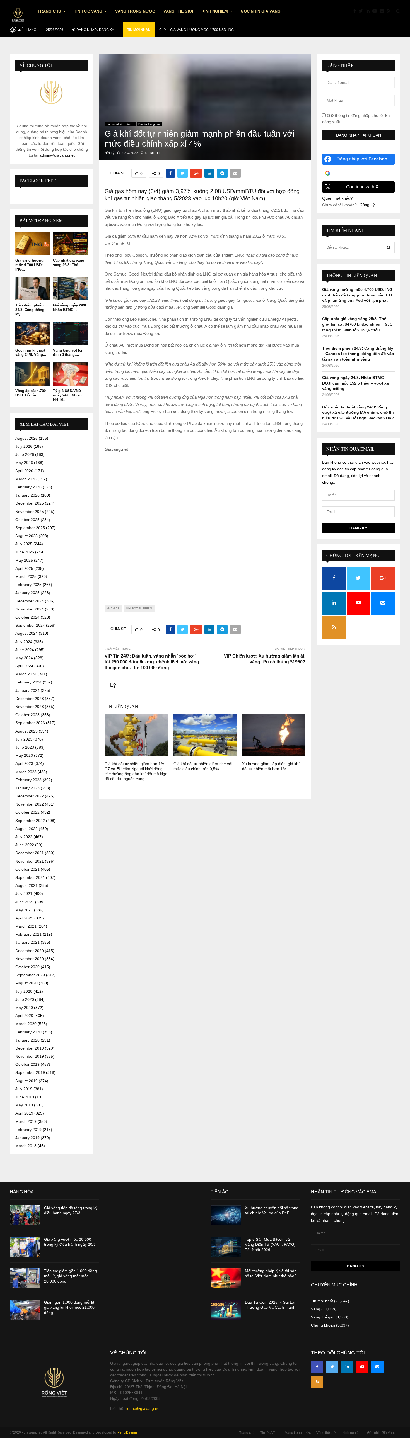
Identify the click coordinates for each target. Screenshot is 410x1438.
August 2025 (26, 536)
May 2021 (24, 910)
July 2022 (23, 836)
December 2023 (29, 698)
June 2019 (24, 1097)
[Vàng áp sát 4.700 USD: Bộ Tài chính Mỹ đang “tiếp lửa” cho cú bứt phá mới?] (32, 374)
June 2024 (24, 650)
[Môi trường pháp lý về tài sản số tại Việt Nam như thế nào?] (226, 1278)
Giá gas (113, 608)
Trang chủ (49, 11)
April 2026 (24, 471)
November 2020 (29, 959)
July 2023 (23, 739)
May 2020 (24, 1007)
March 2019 (26, 1121)
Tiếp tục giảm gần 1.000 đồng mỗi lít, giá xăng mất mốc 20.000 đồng (70, 1276)
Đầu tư (130, 124)
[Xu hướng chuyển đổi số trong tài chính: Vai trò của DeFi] (226, 1215)
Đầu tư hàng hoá (149, 124)
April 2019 (24, 1113)
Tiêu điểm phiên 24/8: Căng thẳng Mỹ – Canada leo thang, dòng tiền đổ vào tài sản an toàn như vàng (358, 353)
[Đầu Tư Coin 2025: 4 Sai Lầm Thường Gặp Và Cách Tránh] (226, 1310)
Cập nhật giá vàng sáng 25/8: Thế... (68, 262)
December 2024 (29, 601)
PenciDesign (127, 1432)
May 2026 (24, 462)
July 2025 (23, 544)
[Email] (383, 11)
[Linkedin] (369, 11)
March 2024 (26, 674)
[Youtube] (376, 11)
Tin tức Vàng (88, 11)
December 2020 (29, 950)
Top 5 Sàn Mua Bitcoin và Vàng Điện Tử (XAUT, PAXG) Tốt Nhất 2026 (270, 1244)
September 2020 (30, 975)
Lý (112, 153)
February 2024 (28, 682)
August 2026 (26, 438)
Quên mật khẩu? (337, 198)
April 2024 (24, 666)
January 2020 (27, 1040)
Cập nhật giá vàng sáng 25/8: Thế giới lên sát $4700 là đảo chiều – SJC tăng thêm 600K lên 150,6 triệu (357, 324)
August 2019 (26, 1081)
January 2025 (27, 592)
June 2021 (24, 902)
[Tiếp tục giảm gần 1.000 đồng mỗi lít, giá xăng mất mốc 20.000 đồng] (25, 1278)
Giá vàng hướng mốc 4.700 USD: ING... (29, 264)
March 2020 (26, 1023)
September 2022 (30, 820)
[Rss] (390, 11)
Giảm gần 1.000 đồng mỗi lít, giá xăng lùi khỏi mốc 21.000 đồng (69, 1307)
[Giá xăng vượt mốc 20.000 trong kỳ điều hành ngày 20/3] (25, 1247)
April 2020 (24, 1015)
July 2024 (23, 641)
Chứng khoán (323, 1325)
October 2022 (27, 812)
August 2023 (26, 731)
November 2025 (29, 511)
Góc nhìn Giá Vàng (261, 11)
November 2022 (29, 804)
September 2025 (30, 527)
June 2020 (24, 999)
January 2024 (27, 690)
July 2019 (23, 1089)
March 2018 (26, 1145)
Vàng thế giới (178, 11)
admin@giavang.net (57, 155)
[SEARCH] (389, 247)
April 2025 (24, 568)
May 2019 (24, 1105)
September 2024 (30, 625)
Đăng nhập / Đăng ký (95, 30)
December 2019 (29, 1048)
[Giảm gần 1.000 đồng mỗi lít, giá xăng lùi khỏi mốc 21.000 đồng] (25, 1310)
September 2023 (30, 723)
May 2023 (24, 755)
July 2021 (23, 893)
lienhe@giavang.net (143, 1408)
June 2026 (24, 454)
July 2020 (23, 991)
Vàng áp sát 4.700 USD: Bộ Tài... (30, 393)
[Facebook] (356, 11)
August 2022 (26, 828)
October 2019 (27, 1064)
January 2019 (27, 1137)
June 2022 (24, 845)
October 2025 (27, 519)
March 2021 (26, 926)
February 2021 (28, 934)
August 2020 (26, 983)
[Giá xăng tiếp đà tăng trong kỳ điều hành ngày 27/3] (25, 1215)
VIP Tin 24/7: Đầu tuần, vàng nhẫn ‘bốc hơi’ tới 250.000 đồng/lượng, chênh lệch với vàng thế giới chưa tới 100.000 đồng (152, 662)
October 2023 (27, 714)
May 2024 (24, 658)
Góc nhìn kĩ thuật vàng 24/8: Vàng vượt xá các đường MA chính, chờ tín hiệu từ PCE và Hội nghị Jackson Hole (358, 412)
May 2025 (24, 560)
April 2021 (24, 918)
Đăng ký (367, 204)
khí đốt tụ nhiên (139, 608)
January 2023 (27, 788)
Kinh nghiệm (215, 11)
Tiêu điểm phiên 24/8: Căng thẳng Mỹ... (29, 309)
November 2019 (29, 1056)
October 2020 (27, 967)
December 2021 (29, 853)
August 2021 (26, 885)
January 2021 (27, 942)
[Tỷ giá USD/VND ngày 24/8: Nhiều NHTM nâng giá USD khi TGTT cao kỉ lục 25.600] (70, 374)
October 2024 (27, 617)
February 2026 (28, 487)
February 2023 (28, 780)
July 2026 (23, 446)
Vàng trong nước (135, 11)
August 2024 (26, 633)
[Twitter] (362, 11)
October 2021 (27, 869)
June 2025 (24, 552)
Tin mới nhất (114, 124)
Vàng (315, 1309)
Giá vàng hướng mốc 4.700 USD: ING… (203, 30)
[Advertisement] (205, 524)
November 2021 (29, 861)
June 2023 (24, 747)
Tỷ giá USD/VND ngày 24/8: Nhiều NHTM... (67, 395)
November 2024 (29, 609)
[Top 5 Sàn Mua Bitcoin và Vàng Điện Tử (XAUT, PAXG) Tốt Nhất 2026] (226, 1247)
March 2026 (26, 479)
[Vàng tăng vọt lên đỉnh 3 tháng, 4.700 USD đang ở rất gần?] (70, 333)
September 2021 (30, 877)
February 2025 (28, 584)
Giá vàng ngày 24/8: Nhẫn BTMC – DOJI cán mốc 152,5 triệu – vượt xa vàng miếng (355, 383)
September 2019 (30, 1072)
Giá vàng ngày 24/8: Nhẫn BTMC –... (70, 307)
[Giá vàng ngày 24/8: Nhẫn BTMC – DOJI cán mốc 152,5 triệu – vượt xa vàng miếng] (70, 288)
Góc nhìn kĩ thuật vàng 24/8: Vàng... (30, 352)
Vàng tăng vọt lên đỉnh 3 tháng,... (68, 352)
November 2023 (29, 706)
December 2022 (29, 796)
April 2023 (24, 763)
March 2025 (26, 576)
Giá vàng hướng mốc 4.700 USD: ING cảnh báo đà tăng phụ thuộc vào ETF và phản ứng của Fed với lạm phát (357, 295)
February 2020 (28, 1032)
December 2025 (29, 503)
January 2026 (27, 495)
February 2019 (28, 1129)
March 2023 (26, 772)
